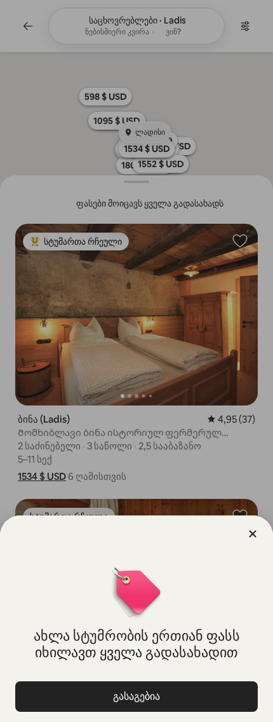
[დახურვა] (253, 534)
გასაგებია (136, 696)
